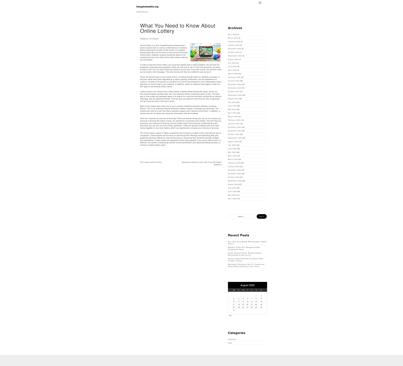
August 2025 (233, 59)
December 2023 (234, 127)
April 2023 (232, 156)
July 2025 (232, 63)
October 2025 (234, 52)
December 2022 (234, 170)
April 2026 (232, 34)
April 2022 (232, 198)
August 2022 (233, 184)
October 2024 (234, 91)
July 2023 (232, 145)
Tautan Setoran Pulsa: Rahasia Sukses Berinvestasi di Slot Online (244, 254)
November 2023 (234, 131)
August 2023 (233, 141)
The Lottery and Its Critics (151, 162)
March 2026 (233, 38)
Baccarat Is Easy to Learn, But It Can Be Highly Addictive (202, 163)
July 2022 (232, 188)
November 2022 (234, 174)
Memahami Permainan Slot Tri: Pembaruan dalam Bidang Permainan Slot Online (246, 265)
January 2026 (234, 45)
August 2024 (233, 99)
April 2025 (232, 70)
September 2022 (235, 181)
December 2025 (234, 49)
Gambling (232, 339)
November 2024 (234, 88)
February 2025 (234, 77)
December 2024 (234, 84)
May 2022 (232, 195)
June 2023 (232, 149)
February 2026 (234, 41)
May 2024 (232, 109)
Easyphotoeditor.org (147, 6)
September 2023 (235, 138)
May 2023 (232, 152)
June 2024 (232, 106)
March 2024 (233, 116)
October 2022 (234, 177)
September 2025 (235, 56)
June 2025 (232, 66)
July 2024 (232, 102)
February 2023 (234, 163)
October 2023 (234, 134)
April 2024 (232, 113)
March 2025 (233, 74)
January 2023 (234, 166)
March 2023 (233, 159)
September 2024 (235, 95)
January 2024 (234, 124)
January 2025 (234, 81)
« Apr (230, 315)
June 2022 (232, 191)
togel (230, 343)
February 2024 (234, 120)
